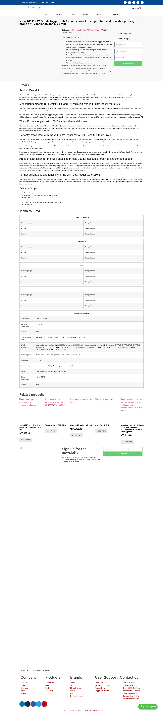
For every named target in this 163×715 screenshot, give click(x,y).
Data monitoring (79, 30)
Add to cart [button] (26, 440)
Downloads (115, 14)
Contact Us (100, 14)
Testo (70, 33)
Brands (73, 14)
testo (107, 30)
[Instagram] (129, 2)
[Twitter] (137, 2)
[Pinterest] (142, 2)
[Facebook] (133, 2)
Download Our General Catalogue (35, 670)
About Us (86, 14)
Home (46, 14)
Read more (50, 431)
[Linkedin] (125, 2)
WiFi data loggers (94, 30)
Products (59, 14)
